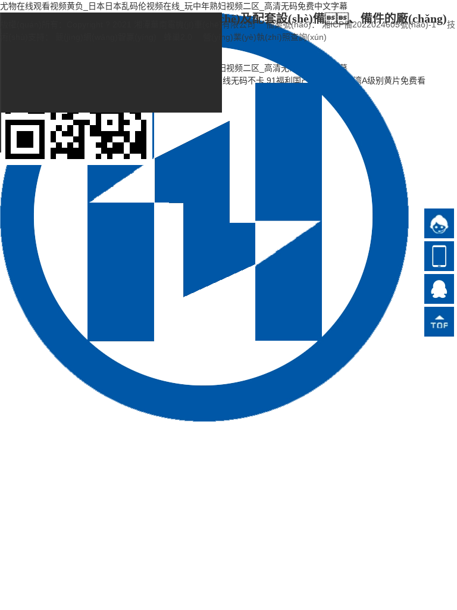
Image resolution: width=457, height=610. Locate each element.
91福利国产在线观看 (305, 80)
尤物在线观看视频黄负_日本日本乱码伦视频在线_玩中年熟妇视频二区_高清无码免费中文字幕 (174, 6)
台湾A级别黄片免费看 (385, 80)
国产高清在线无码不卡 (222, 80)
